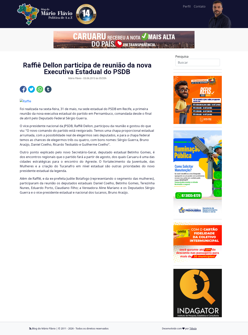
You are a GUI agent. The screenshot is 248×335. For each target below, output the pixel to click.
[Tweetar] (31, 89)
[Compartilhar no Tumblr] (48, 89)
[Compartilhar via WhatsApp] (39, 89)
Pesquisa (182, 56)
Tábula (193, 328)
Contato (200, 6)
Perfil (187, 6)
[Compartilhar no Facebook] (23, 89)
